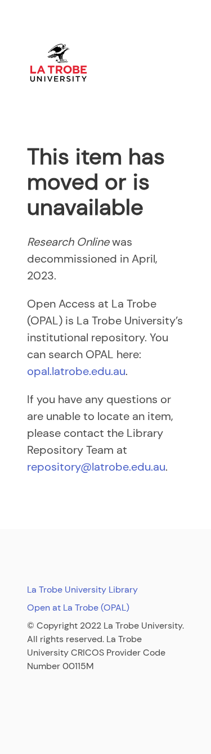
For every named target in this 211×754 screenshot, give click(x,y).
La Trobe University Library (82, 589)
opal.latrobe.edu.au (76, 371)
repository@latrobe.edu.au (96, 466)
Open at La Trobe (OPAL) (78, 607)
